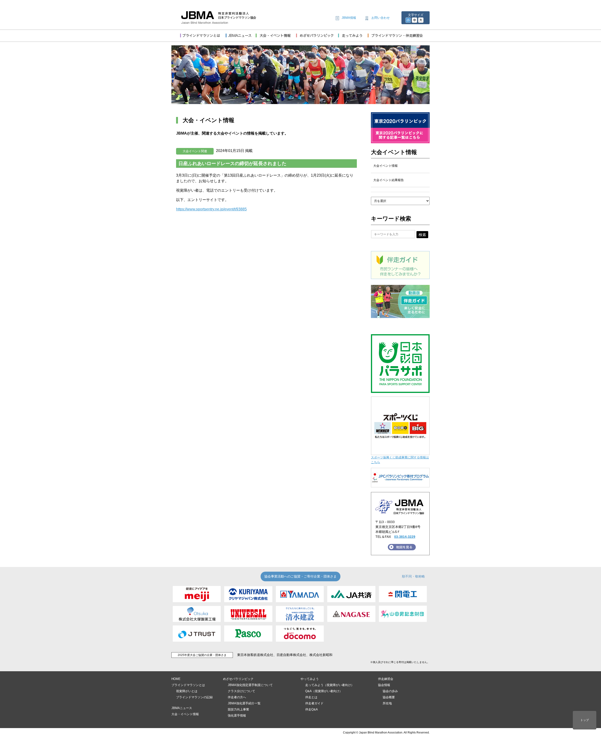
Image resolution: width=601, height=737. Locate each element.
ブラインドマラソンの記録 (194, 697)
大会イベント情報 (394, 152)
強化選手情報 (237, 715)
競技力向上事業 (238, 709)
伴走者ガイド (314, 703)
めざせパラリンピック (238, 679)
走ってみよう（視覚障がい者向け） (329, 685)
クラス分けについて (241, 691)
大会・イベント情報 (185, 714)
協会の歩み (390, 691)
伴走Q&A (311, 709)
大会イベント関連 (195, 151)
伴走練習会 (385, 679)
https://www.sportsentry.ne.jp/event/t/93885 (211, 209)
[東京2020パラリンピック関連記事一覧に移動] (400, 140)
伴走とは (311, 697)
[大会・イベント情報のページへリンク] (276, 38)
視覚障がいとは (186, 691)
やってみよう (309, 679)
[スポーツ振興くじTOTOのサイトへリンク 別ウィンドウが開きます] (400, 453)
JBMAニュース (181, 708)
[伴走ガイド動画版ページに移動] (400, 315)
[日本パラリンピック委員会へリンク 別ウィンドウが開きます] (400, 485)
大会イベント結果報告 (388, 180)
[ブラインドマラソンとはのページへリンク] (203, 38)
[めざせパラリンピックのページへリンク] (317, 38)
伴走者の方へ (237, 697)
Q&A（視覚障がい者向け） (323, 691)
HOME (176, 679)
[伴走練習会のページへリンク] (396, 38)
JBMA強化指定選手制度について (250, 685)
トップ (584, 720)
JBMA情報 (349, 17)
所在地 (387, 703)
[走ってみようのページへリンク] (353, 38)
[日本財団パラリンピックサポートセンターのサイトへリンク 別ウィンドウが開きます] (400, 390)
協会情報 (384, 685)
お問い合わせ (380, 17)
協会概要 (389, 697)
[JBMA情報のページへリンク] (241, 38)
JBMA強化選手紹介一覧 (244, 703)
